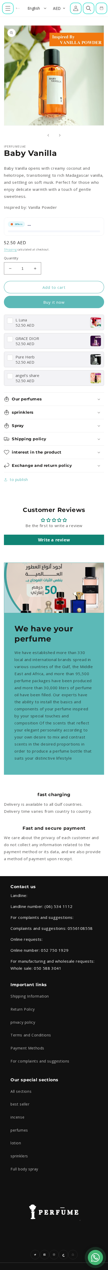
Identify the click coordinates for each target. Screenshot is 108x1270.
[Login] (76, 8)
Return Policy (22, 1009)
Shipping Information (29, 996)
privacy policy (22, 1022)
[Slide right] (60, 135)
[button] (8, 8)
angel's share (27, 375)
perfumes (19, 1130)
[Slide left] (48, 135)
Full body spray (24, 1169)
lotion (15, 1142)
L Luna (21, 320)
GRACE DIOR (27, 338)
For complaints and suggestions (39, 1061)
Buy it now (54, 302)
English (34, 8)
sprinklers (19, 1155)
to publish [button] (19, 479)
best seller (20, 1104)
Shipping (10, 249)
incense (17, 1117)
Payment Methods (27, 1048)
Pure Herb (25, 357)
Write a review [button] (54, 540)
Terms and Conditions (30, 1035)
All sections (20, 1091)
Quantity (11, 258)
